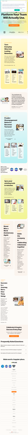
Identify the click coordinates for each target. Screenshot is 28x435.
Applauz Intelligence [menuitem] (14, 387)
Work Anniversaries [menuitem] (14, 380)
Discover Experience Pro (8, 197)
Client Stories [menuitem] (14, 400)
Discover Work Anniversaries (20, 272)
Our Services (3, 322)
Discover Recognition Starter (9, 65)
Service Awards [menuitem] (14, 378)
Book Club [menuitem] (14, 402)
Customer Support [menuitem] (14, 422)
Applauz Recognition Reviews (25, 169)
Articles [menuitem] (14, 395)
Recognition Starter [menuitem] (14, 371)
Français (14, 426)
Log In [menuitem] (14, 418)
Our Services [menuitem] (14, 382)
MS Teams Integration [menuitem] (14, 389)
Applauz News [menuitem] (14, 404)
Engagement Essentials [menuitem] (14, 373)
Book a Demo (14, 391)
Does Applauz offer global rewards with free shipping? (11, 353)
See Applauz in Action (14, 25)
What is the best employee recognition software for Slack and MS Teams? (12, 346)
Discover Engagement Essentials (9, 139)
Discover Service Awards (6, 265)
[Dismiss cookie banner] (25, 2)
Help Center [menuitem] (14, 420)
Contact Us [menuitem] (14, 413)
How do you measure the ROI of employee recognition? (11, 349)
